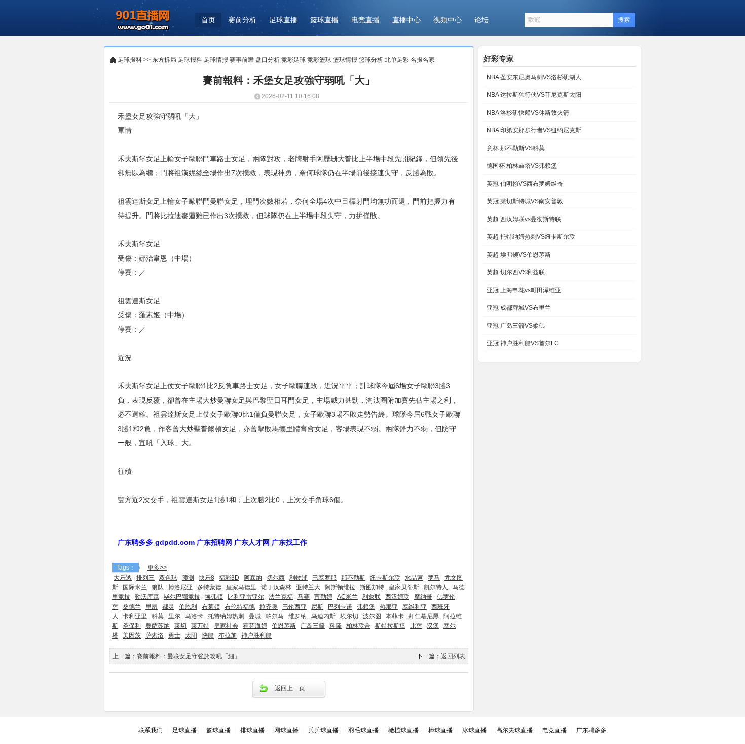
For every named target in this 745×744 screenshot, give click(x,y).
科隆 (335, 625)
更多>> (157, 567)
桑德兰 (132, 606)
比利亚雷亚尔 (246, 596)
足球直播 (283, 20)
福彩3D (229, 577)
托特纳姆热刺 (226, 616)
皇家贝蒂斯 (404, 587)
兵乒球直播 (323, 730)
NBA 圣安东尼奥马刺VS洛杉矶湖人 (533, 77)
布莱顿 (211, 606)
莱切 (180, 625)
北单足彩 (397, 59)
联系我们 (150, 730)
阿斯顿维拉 (340, 587)
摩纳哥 (423, 596)
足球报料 (130, 59)
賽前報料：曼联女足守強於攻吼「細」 (188, 656)
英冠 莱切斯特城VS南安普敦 (524, 201)
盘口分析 (267, 59)
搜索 (624, 19)
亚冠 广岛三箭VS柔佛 (515, 325)
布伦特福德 (240, 606)
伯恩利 (188, 606)
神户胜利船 (256, 635)
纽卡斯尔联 (385, 577)
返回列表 (453, 656)
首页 (208, 20)
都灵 (168, 606)
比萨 (416, 625)
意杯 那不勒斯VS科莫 (515, 148)
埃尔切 (349, 616)
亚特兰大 (308, 587)
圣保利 (132, 625)
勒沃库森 (147, 596)
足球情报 (216, 59)
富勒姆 (323, 596)
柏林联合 (358, 625)
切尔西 (276, 577)
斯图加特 (372, 587)
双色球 (168, 577)
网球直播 (286, 730)
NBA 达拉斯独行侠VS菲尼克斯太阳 (533, 94)
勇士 (174, 635)
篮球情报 (345, 59)
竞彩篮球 (319, 59)
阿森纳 (253, 577)
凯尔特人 (436, 587)
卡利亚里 (135, 616)
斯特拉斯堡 (390, 625)
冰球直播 (474, 730)
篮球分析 (371, 59)
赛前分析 (242, 20)
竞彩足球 (293, 59)
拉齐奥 (268, 606)
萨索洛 (154, 635)
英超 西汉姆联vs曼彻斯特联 (523, 219)
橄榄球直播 (403, 730)
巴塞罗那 (324, 577)
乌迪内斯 (323, 616)
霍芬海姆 (255, 625)
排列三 (145, 577)
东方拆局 (164, 59)
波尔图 (372, 616)
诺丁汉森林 (276, 587)
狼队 (158, 587)
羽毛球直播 (363, 730)
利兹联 (371, 596)
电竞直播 (365, 20)
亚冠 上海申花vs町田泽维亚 (523, 290)
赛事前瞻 (242, 59)
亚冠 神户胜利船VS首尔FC (522, 343)
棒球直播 (440, 730)
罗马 (434, 577)
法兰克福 (281, 596)
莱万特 (200, 625)
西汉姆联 (397, 596)
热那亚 (389, 606)
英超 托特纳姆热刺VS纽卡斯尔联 (530, 236)
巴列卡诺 (340, 606)
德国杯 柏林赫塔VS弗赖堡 (521, 165)
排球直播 (252, 730)
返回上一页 (290, 688)
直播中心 (406, 20)
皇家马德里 (241, 587)
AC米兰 (347, 596)
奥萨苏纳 (157, 625)
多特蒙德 (209, 587)
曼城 (255, 616)
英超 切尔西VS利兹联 (515, 272)
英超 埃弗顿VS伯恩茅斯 (518, 254)
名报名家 (423, 59)
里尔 (174, 616)
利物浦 (298, 577)
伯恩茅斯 (284, 625)
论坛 (481, 20)
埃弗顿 (214, 596)
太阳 (191, 635)
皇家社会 (226, 625)
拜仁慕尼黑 (423, 616)
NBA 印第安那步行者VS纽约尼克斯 (533, 130)
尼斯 (317, 606)
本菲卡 (395, 616)
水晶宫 (414, 577)
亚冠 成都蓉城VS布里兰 (518, 307)
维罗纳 (297, 616)
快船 (208, 635)
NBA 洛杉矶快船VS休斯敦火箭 (527, 112)
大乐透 (123, 577)
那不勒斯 (353, 577)
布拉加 (227, 635)
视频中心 (447, 20)
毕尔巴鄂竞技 (182, 596)
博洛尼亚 (180, 587)
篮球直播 (324, 20)
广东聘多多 (591, 730)
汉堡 (433, 625)
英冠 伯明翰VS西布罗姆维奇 (524, 183)
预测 (188, 577)
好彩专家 (498, 58)
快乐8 (206, 577)
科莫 (158, 616)
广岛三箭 (313, 625)
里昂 (151, 606)
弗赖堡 (366, 606)
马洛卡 (194, 616)
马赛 (303, 596)
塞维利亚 (414, 606)
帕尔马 (275, 616)
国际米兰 (135, 587)
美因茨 (132, 635)
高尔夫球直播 (514, 730)
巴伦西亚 (294, 606)
